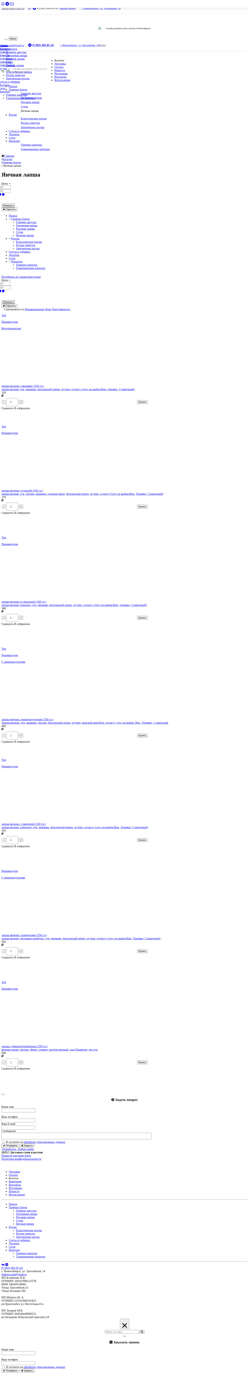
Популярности (61, 309)
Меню (13, 38)
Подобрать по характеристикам (21, 276)
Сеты (12, 137)
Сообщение (8, 1131)
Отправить (11, 1145)
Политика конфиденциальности (21, 1158)
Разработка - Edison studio (18, 1149)
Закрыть (28, 1145)
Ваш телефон (9, 1116)
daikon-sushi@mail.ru (14, 1274)
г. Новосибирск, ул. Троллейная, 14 (101, 8)
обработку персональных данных (44, 1142)
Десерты (14, 134)
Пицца (13, 86)
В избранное (22, 408)
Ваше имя (7, 1106)
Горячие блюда (18, 89)
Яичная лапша (15, 65)
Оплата (58, 67)
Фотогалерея (62, 80)
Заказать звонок (67, 8)
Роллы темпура (15, 75)
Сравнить (7, 408)
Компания (15, 1181)
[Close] (2, 1094)
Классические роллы (29, 241)
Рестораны (61, 73)
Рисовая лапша (15, 58)
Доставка (60, 63)
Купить (142, 402)
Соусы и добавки (19, 131)
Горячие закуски (16, 52)
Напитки (14, 140)
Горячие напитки (16, 94)
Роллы (13, 114)
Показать (8, 205)
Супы (9, 62)
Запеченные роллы (18, 78)
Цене (48, 309)
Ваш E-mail (8, 1123)
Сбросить (10, 209)
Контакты (60, 76)
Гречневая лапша (16, 55)
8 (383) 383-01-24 (12, 1267)
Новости (59, 70)
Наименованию (34, 309)
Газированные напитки (20, 98)
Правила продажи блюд (16, 1155)
